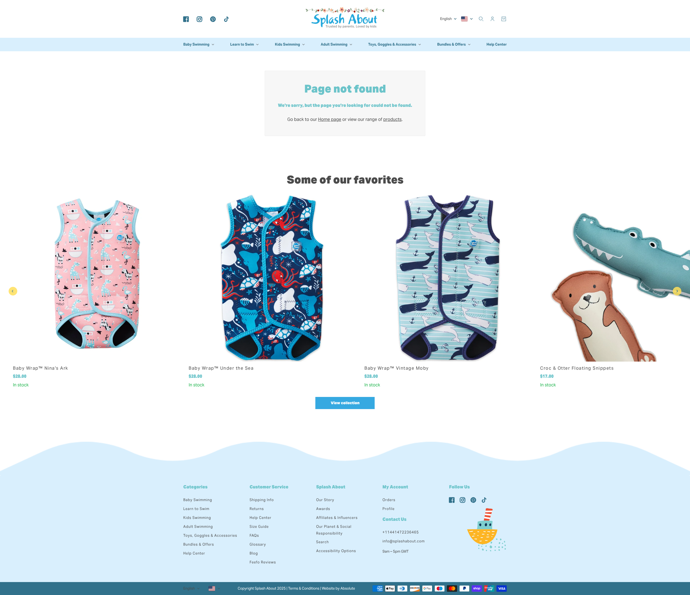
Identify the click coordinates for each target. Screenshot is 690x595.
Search (322, 542)
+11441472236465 (400, 532)
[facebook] (186, 18)
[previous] (13, 291)
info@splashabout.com (403, 541)
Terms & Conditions (303, 588)
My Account (395, 487)
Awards (323, 508)
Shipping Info (262, 500)
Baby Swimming (197, 500)
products (392, 119)
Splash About (330, 487)
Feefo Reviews (263, 562)
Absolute (347, 588)
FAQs (254, 535)
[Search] (481, 19)
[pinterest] (213, 18)
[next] (677, 291)
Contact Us (394, 519)
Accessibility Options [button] (336, 551)
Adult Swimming (198, 526)
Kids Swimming (197, 517)
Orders (388, 500)
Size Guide (259, 526)
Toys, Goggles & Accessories (210, 535)
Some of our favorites (345, 179)
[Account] (492, 19)
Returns (257, 508)
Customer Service (269, 487)
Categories (195, 487)
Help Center (194, 553)
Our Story (325, 500)
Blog (254, 553)
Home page (329, 119)
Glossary (258, 544)
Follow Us (459, 487)
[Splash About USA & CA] (345, 18)
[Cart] (504, 19)
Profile (388, 508)
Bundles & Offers (198, 544)
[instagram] (199, 18)
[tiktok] (226, 18)
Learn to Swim (196, 508)
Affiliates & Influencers (337, 517)
